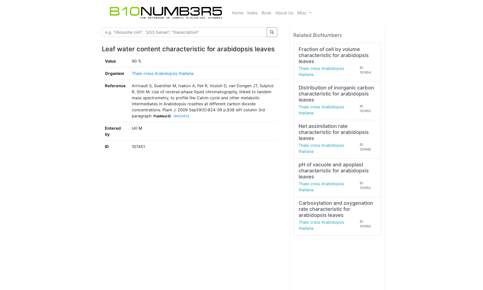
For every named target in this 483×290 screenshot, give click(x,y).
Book (266, 12)
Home (237, 12)
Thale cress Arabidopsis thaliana (162, 73)
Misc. (302, 12)
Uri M (137, 128)
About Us (284, 12)
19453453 (181, 116)
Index (252, 12)
